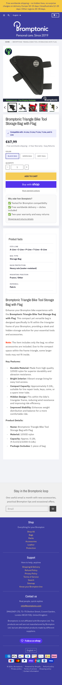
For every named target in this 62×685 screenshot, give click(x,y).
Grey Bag (41, 156)
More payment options (31, 191)
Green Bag (27, 156)
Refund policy (48, 666)
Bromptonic (18, 666)
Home (7, 42)
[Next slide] (57, 107)
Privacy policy (16, 669)
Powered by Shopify (33, 666)
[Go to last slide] (5, 107)
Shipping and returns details (20, 219)
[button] (12, 107)
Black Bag (12, 156)
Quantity (10, 163)
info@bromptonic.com (31, 606)
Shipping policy (45, 669)
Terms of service (30, 669)
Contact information (31, 671)
